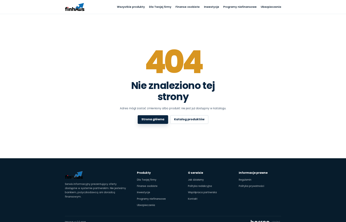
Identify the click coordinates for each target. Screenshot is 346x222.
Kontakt (193, 199)
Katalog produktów (189, 119)
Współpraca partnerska (202, 192)
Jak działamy (196, 179)
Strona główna (152, 119)
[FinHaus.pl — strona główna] (75, 7)
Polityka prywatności (251, 186)
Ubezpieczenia (271, 7)
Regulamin (245, 179)
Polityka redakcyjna (200, 186)
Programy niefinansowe (240, 7)
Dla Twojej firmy (160, 7)
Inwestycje (211, 7)
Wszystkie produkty (131, 7)
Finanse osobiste (188, 7)
